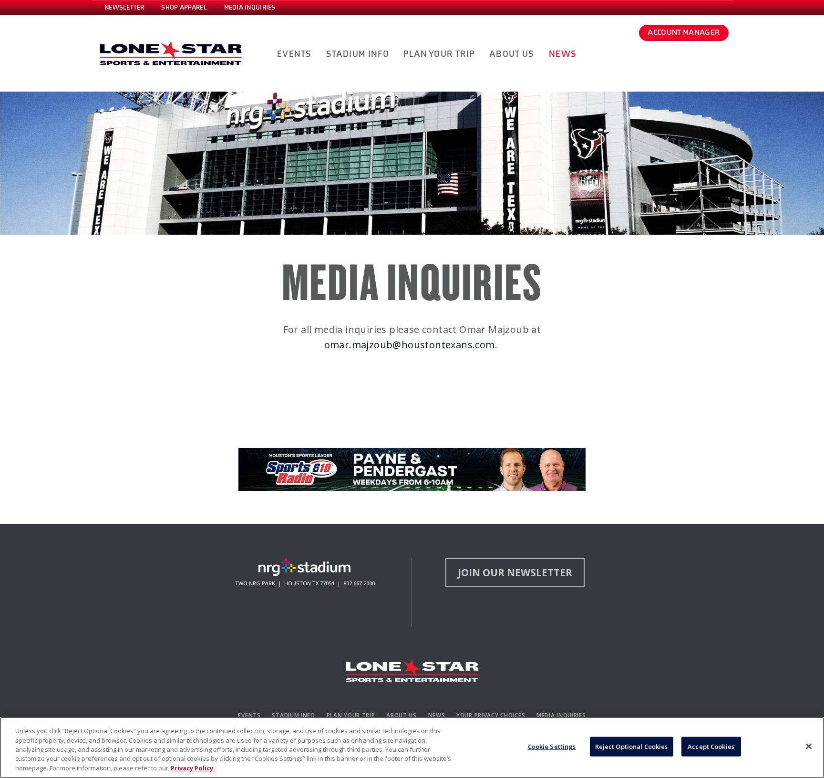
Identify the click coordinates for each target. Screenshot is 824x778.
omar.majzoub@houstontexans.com (409, 344)
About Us (401, 715)
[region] (412, 747)
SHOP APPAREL (183, 7)
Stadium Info (293, 715)
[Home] (170, 53)
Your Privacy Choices (490, 715)
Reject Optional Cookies (631, 746)
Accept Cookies (711, 746)
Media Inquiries (561, 715)
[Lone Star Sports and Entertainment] (412, 670)
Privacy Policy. (193, 768)
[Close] (808, 746)
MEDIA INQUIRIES (250, 7)
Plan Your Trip (351, 715)
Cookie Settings (552, 746)
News (436, 715)
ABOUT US (511, 54)
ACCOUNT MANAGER (684, 32)
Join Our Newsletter (515, 572)
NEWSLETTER (124, 7)
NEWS (563, 54)
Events (249, 715)
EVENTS (294, 54)
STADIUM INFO (357, 54)
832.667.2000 (359, 583)
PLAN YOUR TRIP (438, 54)
